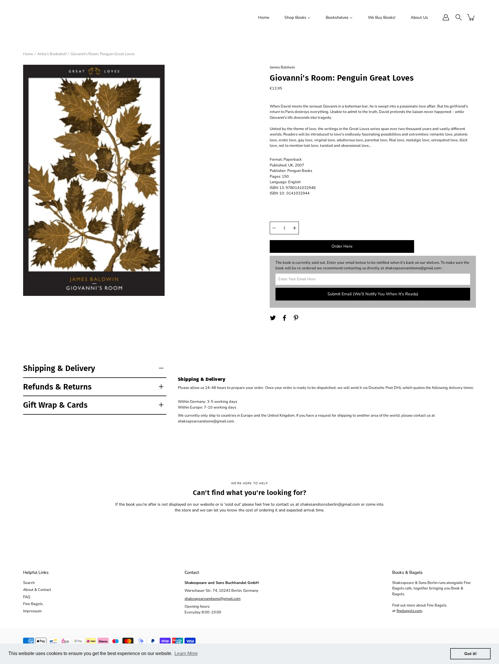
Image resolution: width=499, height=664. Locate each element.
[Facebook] (284, 318)
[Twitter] (273, 318)
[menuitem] (264, 17)
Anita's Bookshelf (51, 54)
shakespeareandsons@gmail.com (213, 598)
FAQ (26, 597)
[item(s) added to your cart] (471, 17)
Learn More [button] (186, 653)
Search (29, 582)
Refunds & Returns (57, 387)
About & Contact (37, 589)
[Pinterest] (296, 318)
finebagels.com (409, 610)
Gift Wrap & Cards (55, 405)
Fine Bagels (33, 603)
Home (28, 54)
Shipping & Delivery (59, 368)
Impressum (32, 611)
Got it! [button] (470, 653)
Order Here (342, 246)
